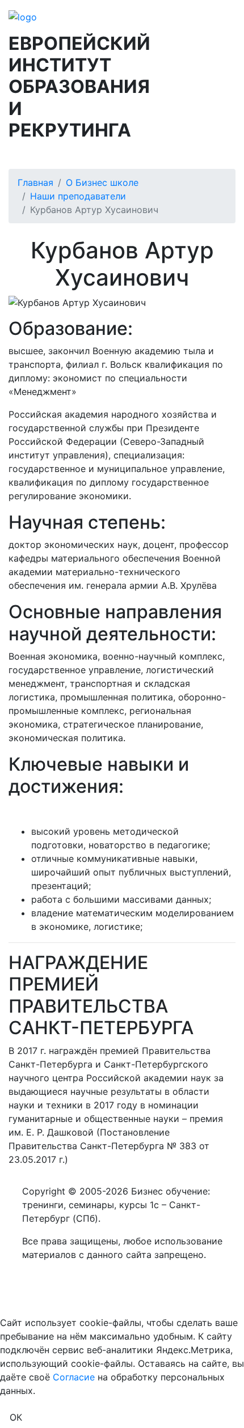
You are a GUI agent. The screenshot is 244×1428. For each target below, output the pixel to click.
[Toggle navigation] (16, 152)
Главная (35, 182)
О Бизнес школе (102, 182)
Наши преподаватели (78, 196)
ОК (16, 1417)
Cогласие (74, 1377)
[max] (23, 1300)
